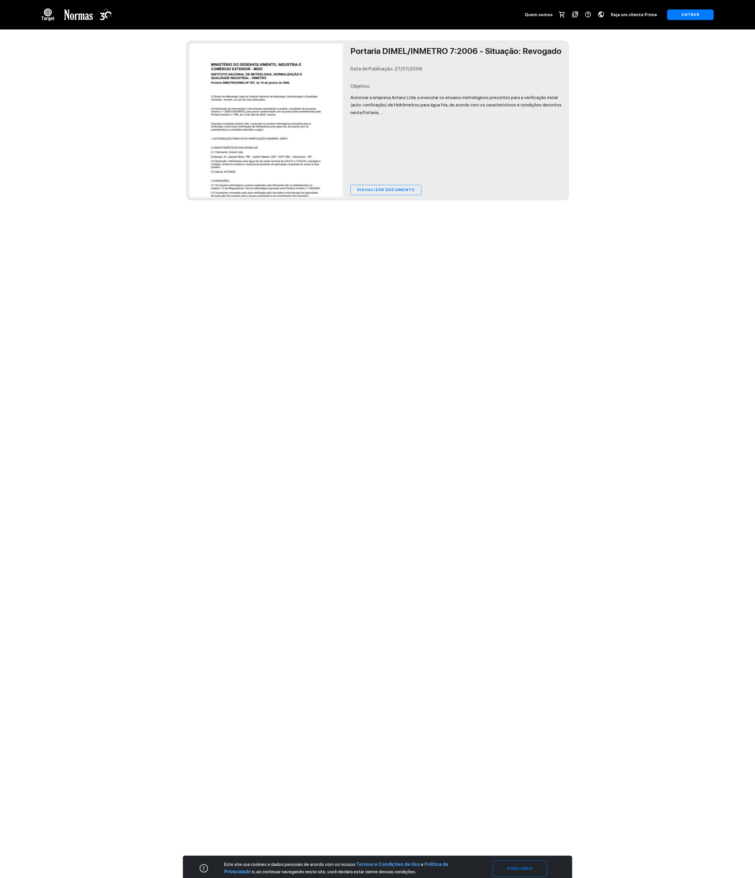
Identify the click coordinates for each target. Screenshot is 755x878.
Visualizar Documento (386, 190)
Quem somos (539, 14)
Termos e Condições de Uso (388, 864)
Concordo (520, 868)
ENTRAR (690, 14)
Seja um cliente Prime (633, 14)
